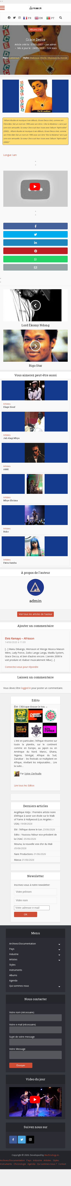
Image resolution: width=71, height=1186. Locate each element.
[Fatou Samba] (35, 546)
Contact (62, 1163)
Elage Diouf (9, 406)
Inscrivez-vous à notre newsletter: (32, 884)
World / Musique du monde (54, 57)
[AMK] (35, 453)
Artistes (6, 403)
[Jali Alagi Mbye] (35, 421)
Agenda (13, 980)
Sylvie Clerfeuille (32, 773)
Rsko (6, 531)
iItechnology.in (51, 1155)
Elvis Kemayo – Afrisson (19, 638)
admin (53, 44)
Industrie (13, 954)
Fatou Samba (10, 562)
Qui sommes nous (19, 985)
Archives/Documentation (22, 943)
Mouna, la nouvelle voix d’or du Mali (33, 844)
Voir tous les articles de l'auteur (35, 614)
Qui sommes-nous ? (47, 1163)
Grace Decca (35, 39)
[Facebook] (13, 1139)
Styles (12, 964)
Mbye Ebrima (10, 500)
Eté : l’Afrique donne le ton (31, 706)
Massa (17, 859)
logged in (26, 688)
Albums (13, 975)
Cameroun (14, 57)
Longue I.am (10, 154)
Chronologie (20, 1163)
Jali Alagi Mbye (11, 438)
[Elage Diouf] (35, 390)
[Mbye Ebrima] (35, 484)
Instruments (15, 969)
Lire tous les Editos (24, 785)
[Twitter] (22, 1139)
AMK (6, 469)
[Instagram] (30, 1139)
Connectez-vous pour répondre (21, 666)
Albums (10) (35, 29)
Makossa (34, 57)
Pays (11, 948)
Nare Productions (23, 854)
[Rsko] (35, 515)
